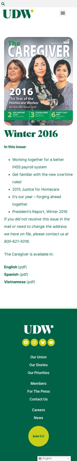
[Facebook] (26, 342)
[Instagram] (34, 342)
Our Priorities (38, 373)
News (38, 418)
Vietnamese (15, 282)
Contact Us (39, 399)
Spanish (11, 274)
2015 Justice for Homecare (35, 189)
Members (38, 383)
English (10, 267)
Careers (38, 410)
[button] (3, 4)
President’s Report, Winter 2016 (39, 211)
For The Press (38, 391)
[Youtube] (51, 342)
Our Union (38, 357)
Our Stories (38, 365)
